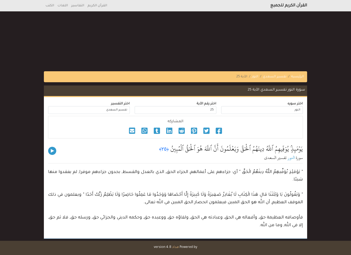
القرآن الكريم (97, 6)
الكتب (50, 6)
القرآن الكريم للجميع (288, 5)
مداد (175, 247)
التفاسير (77, 6)
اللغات (62, 6)
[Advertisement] (229, 39)
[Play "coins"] (52, 151)
